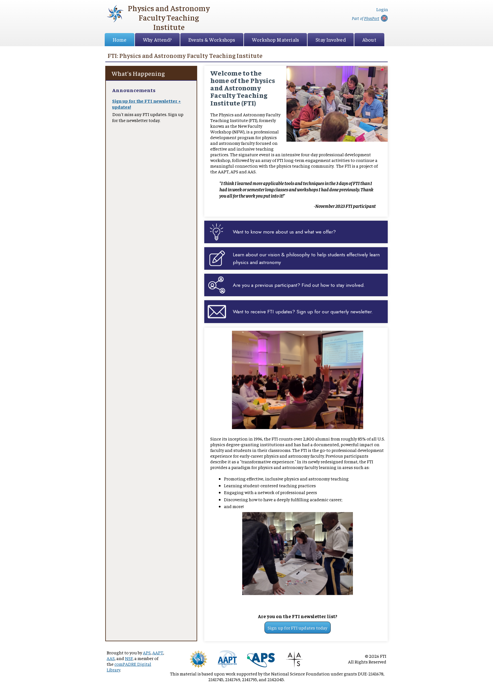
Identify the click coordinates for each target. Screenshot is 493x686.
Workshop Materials (275, 39)
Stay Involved (331, 39)
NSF (129, 658)
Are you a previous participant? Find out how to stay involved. (299, 285)
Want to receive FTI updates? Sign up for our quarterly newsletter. (303, 311)
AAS (111, 658)
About (369, 39)
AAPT (157, 652)
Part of (365, 18)
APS (147, 652)
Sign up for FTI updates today (298, 627)
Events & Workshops (211, 39)
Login (382, 9)
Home (119, 39)
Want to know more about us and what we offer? (284, 232)
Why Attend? (157, 39)
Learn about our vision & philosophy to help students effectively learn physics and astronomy (306, 258)
